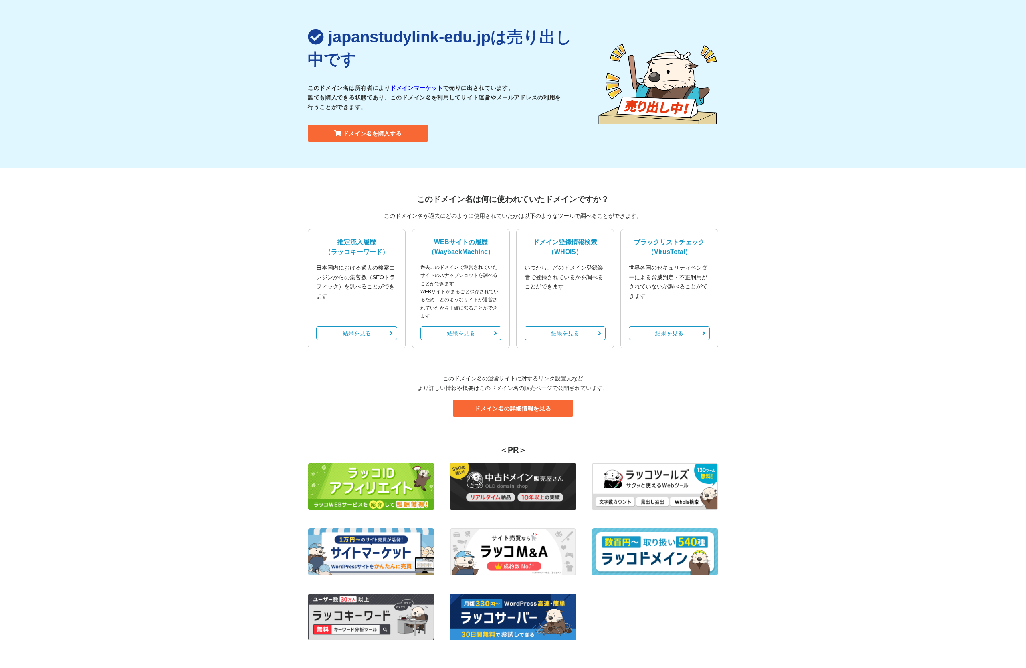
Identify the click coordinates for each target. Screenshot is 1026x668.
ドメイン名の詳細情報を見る (513, 408)
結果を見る (357, 333)
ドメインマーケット (416, 88)
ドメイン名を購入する (372, 133)
